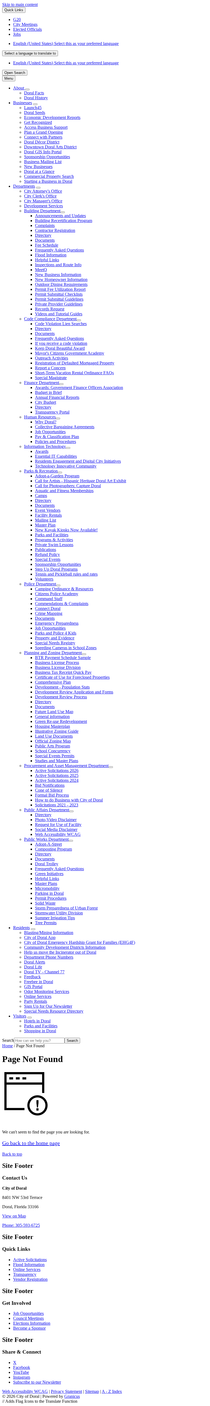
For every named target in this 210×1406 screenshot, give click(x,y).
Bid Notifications (50, 785)
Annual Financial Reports (57, 397)
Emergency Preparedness (56, 623)
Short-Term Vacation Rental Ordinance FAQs (74, 372)
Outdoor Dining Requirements (61, 284)
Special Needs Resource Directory (53, 1011)
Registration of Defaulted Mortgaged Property (74, 363)
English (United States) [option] (66, 63)
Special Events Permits (54, 755)
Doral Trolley (46, 863)
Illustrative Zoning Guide (56, 731)
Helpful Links (47, 260)
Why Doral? (45, 422)
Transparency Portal (52, 412)
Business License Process (57, 662)
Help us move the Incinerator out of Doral (60, 952)
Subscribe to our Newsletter (37, 1382)
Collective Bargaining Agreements (64, 426)
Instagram (21, 1377)
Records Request (49, 309)
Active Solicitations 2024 (56, 780)
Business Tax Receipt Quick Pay (63, 672)
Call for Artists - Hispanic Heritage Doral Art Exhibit (80, 480)
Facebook (21, 1367)
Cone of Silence (49, 790)
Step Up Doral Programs (56, 569)
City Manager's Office (43, 201)
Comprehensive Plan (53, 682)
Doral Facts (34, 93)
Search (8, 1040)
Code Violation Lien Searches (61, 323)
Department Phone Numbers (48, 957)
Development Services (43, 206)
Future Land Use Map (54, 711)
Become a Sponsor (29, 1328)
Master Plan (45, 525)
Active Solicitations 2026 (56, 770)
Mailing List (45, 520)
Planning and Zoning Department (53, 652)
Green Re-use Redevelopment (61, 721)
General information (52, 716)
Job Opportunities (50, 431)
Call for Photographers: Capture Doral (68, 485)
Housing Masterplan (52, 726)
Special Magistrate (51, 377)
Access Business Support (46, 127)
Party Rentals (35, 1001)
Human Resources (40, 417)
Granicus (72, 1396)
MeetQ (41, 269)
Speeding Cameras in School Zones (66, 647)
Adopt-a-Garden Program (57, 476)
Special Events (47, 559)
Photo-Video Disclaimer (56, 819)
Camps (41, 495)
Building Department (42, 210)
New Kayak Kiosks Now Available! (66, 530)
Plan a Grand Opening (43, 132)
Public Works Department (46, 839)
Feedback (32, 976)
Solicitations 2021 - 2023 (56, 805)
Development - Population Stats (62, 687)
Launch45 (33, 107)
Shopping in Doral (40, 1030)
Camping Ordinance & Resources (64, 589)
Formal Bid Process (52, 795)
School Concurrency (53, 751)
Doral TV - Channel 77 (44, 972)
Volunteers (44, 579)
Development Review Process (61, 697)
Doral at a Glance (39, 171)
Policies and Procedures (55, 441)
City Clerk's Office (40, 196)
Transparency (24, 1274)
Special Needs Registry (55, 643)
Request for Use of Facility (58, 824)
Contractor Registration (55, 230)
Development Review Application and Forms (74, 692)
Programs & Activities (54, 539)
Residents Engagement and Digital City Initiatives (78, 461)
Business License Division (58, 667)
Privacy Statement (66, 1391)
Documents (45, 240)
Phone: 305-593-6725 (21, 1225)
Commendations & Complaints (61, 603)
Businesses (22, 102)
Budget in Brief (48, 392)
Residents (21, 927)
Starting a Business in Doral (48, 181)
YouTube (21, 1372)
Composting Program (53, 849)
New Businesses (38, 166)
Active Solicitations (30, 1259)
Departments (24, 186)
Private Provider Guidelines (59, 304)
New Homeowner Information (61, 279)
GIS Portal (33, 986)
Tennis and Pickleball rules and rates (66, 574)
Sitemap (92, 1391)
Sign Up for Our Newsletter (48, 1006)
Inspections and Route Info (58, 264)
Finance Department (41, 382)
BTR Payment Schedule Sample (63, 657)
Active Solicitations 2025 (56, 775)
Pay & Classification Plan (57, 436)
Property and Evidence (54, 638)
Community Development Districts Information (65, 947)
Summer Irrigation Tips (55, 918)
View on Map (14, 1216)
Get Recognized (38, 122)
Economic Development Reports (52, 117)
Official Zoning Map (53, 741)
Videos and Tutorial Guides (58, 314)
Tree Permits (46, 922)
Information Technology (45, 446)
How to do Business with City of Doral (69, 800)
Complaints (45, 225)
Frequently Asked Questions (59, 250)
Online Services (37, 996)
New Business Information (58, 274)
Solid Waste (45, 903)
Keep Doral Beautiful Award (60, 348)
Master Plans (46, 883)
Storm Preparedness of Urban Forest (66, 908)
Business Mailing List (43, 161)
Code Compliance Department (50, 318)
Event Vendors (47, 510)
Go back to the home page (31, 1143)
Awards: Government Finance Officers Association (79, 387)
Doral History (36, 97)
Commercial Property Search (49, 176)
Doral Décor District (41, 142)
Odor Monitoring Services (46, 991)
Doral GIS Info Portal (43, 151)
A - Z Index (112, 1391)
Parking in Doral (49, 893)
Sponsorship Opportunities (47, 156)
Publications (45, 549)
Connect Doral (47, 608)
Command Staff (48, 598)
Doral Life (33, 967)
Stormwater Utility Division (59, 913)
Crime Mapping (48, 613)
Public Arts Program (52, 746)
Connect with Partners (43, 137)
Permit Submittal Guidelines (59, 299)
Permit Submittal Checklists (59, 294)
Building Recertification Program (63, 220)
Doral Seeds (34, 112)
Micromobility (47, 888)
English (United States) (66, 43)
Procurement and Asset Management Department (66, 765)
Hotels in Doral (37, 1021)
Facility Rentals (48, 515)
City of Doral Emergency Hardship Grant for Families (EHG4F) (79, 942)
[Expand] (27, 89)
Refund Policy (47, 554)
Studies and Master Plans (56, 760)
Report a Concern (50, 368)
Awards (41, 451)
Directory (43, 235)
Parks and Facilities (51, 535)
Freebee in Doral (38, 981)
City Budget (45, 402)
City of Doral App (40, 937)
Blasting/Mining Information (48, 932)
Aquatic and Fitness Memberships (64, 490)
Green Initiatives (49, 873)
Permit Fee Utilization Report (60, 289)
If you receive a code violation (61, 343)
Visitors (19, 1016)
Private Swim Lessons (54, 544)
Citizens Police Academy (56, 593)
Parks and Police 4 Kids (55, 633)
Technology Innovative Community (66, 466)
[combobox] (30, 53)
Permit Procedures (50, 898)
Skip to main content (20, 4)
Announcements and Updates (60, 215)
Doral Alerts (34, 962)
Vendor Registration (30, 1279)
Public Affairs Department (46, 809)
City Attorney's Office (43, 191)
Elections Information (31, 1323)
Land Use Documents (54, 736)
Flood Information (50, 255)
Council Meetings (28, 1318)
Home (7, 1045)
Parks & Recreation (41, 471)
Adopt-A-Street (48, 844)
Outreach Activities (51, 358)
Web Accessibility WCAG (58, 834)
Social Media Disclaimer (56, 829)
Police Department (40, 584)
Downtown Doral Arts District (50, 147)
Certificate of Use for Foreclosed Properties (72, 677)
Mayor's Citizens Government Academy (69, 353)
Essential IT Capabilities (56, 456)
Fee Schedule (46, 245)
